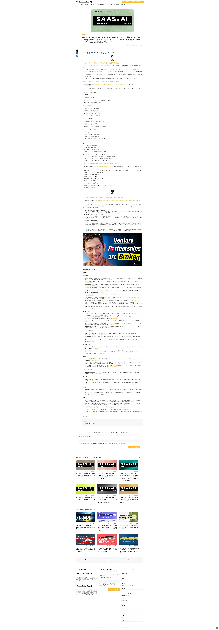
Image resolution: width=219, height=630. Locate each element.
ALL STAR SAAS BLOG (87, 423)
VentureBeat (110, 327)
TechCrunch (102, 292)
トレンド (84, 34)
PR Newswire (109, 285)
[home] (84, 2)
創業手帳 (94, 413)
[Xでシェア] (77, 50)
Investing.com (109, 279)
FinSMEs (97, 348)
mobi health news (113, 366)
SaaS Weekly (93, 423)
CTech (122, 315)
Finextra (87, 383)
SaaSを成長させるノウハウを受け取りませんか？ (133, 1)
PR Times (132, 401)
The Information (89, 282)
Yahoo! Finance (105, 289)
